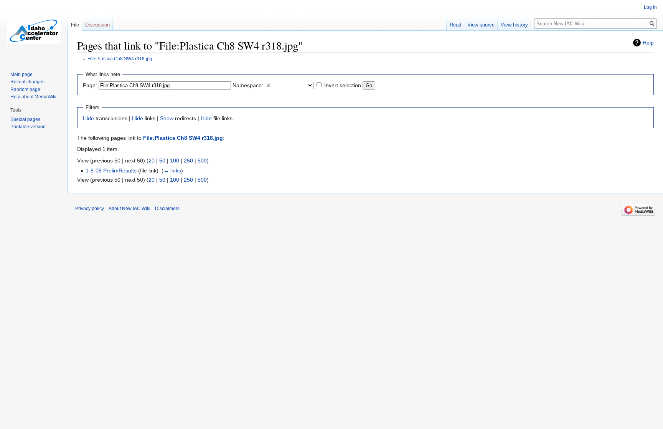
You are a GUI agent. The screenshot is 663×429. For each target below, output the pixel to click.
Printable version (28, 126)
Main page (21, 74)
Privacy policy (89, 208)
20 (151, 160)
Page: (90, 85)
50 (162, 160)
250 (188, 160)
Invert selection (342, 85)
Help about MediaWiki (33, 96)
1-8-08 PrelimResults (111, 170)
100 (174, 160)
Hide (88, 118)
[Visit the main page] (33, 30)
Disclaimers (167, 208)
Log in (650, 7)
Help (648, 43)
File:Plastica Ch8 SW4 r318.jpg (119, 58)
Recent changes (27, 81)
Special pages (25, 119)
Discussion (97, 25)
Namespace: (248, 85)
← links (172, 170)
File (75, 25)
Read (455, 25)
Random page (25, 89)
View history (514, 25)
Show (166, 118)
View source (481, 25)
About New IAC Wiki (129, 208)
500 (202, 160)
